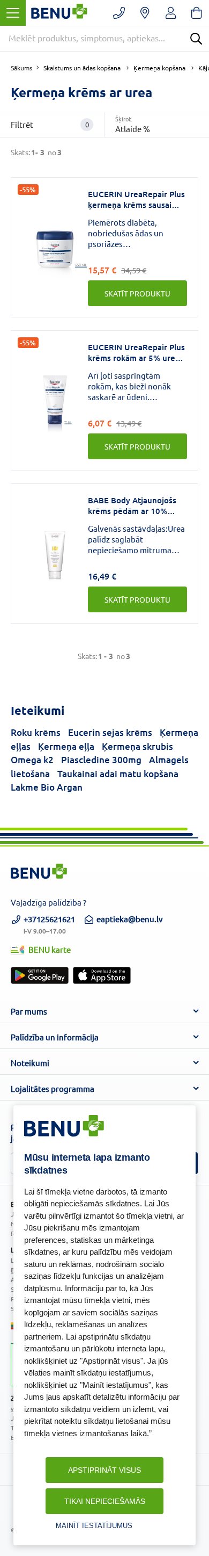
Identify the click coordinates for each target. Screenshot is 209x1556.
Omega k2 (32, 760)
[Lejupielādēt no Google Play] (40, 975)
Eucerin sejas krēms (110, 732)
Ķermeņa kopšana (159, 67)
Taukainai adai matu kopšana (117, 774)
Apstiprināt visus (104, 1470)
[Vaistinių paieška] (145, 13)
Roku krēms (36, 732)
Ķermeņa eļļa (66, 746)
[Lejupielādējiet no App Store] (102, 975)
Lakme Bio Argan (47, 787)
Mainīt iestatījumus (94, 1526)
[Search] (196, 39)
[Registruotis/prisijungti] (171, 13)
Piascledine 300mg (101, 760)
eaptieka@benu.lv (129, 919)
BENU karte (49, 949)
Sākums (21, 67)
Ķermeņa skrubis (137, 746)
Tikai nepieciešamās (104, 1501)
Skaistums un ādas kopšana (82, 67)
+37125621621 (49, 924)
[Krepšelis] (196, 13)
